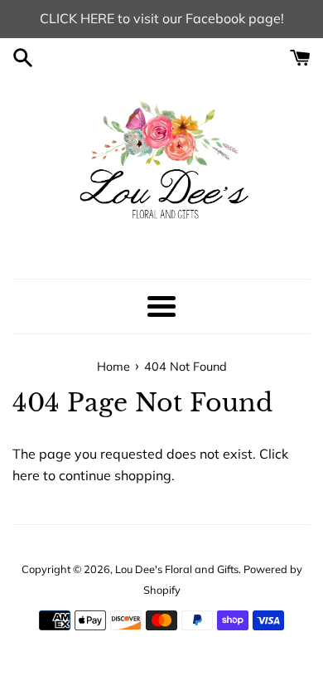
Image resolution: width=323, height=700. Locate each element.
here (26, 475)
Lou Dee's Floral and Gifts (177, 569)
